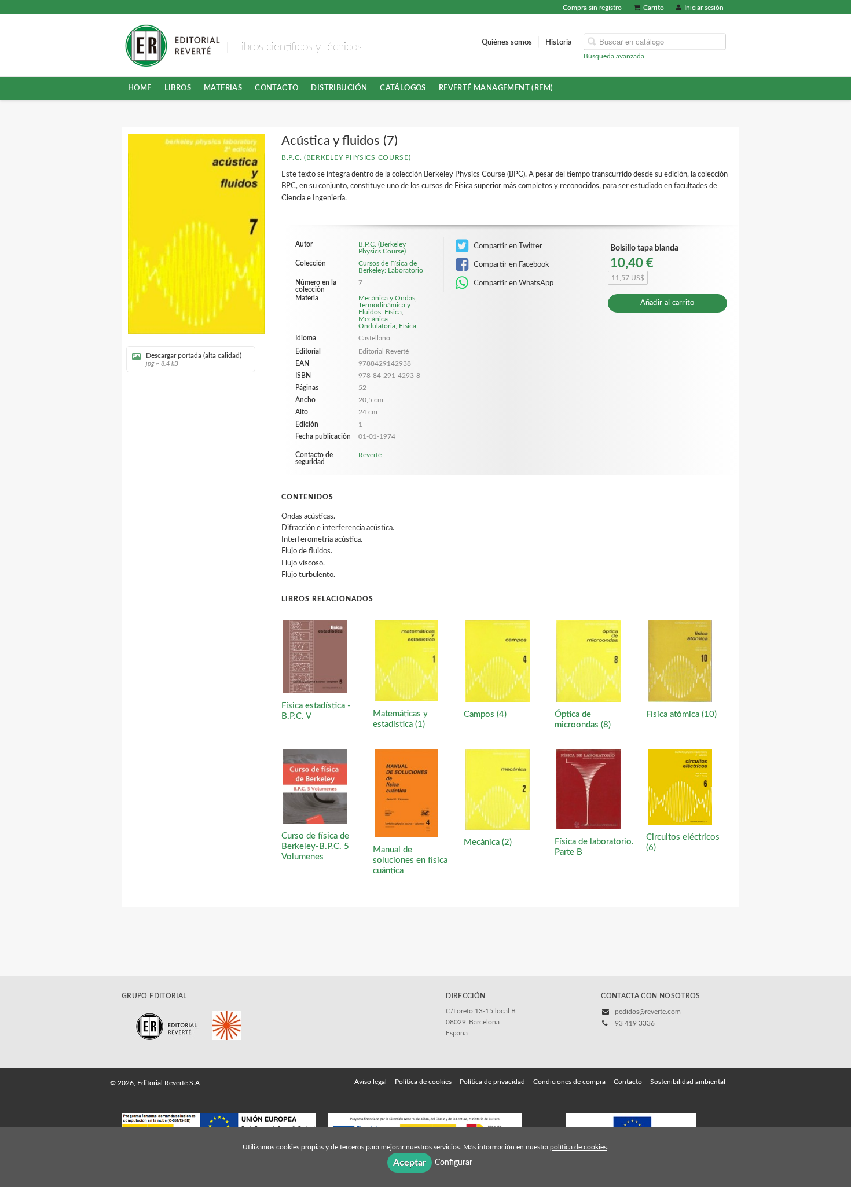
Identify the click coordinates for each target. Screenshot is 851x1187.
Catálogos (403, 87)
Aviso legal (370, 1081)
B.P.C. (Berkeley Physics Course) (345, 157)
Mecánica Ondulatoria (376, 322)
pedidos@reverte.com (648, 1011)
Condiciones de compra (569, 1081)
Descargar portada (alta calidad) (193, 359)
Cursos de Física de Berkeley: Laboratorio (390, 267)
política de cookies (578, 1147)
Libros (177, 87)
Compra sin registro (592, 7)
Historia (558, 41)
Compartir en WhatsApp (512, 283)
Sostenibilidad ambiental (687, 1081)
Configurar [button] (453, 1163)
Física (393, 311)
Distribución (339, 87)
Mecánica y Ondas (386, 298)
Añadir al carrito (667, 303)
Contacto (276, 87)
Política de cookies (423, 1081)
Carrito (653, 7)
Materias (223, 87)
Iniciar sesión (704, 7)
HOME (140, 87)
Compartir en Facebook (510, 264)
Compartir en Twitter (507, 245)
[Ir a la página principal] (172, 44)
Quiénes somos (507, 41)
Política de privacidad (492, 1081)
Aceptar (409, 1162)
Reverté (370, 454)
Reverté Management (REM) (496, 87)
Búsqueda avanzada (614, 55)
